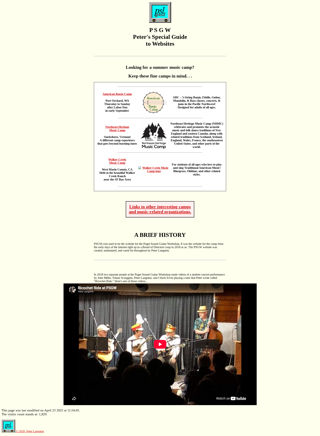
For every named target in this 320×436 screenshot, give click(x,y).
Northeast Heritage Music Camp (117, 128)
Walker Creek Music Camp (117, 161)
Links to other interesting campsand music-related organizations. (160, 209)
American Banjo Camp (117, 94)
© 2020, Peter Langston (29, 431)
